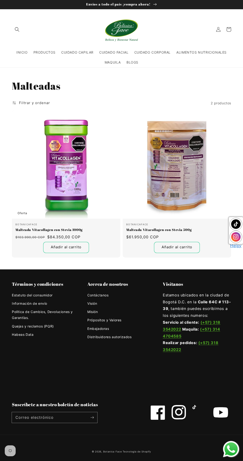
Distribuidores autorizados (109, 337)
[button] (17, 29)
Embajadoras (98, 329)
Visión (92, 303)
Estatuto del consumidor (32, 295)
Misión (92, 312)
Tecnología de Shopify (137, 451)
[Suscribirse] (92, 417)
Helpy (236, 245)
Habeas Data (23, 334)
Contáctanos (98, 295)
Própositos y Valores (104, 320)
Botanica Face (112, 451)
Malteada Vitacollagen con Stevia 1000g (49, 230)
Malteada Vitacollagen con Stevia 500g (159, 230)
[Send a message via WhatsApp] (231, 449)
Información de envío (29, 303)
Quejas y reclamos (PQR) (33, 326)
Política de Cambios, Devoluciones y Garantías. (42, 315)
